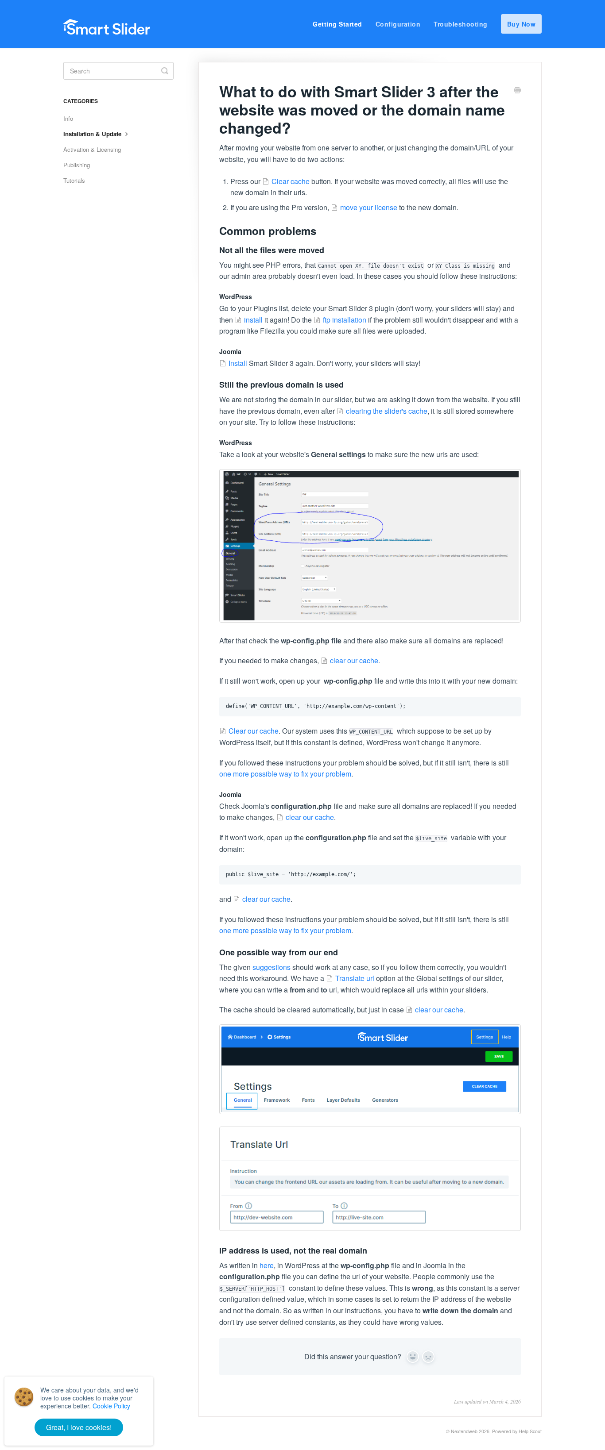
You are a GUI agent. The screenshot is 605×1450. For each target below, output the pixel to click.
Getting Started (337, 23)
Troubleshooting (461, 23)
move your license (368, 207)
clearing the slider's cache (386, 411)
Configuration (398, 23)
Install (238, 363)
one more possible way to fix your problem (285, 774)
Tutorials (74, 180)
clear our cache (354, 660)
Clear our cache (254, 731)
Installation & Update (93, 134)
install (253, 320)
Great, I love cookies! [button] (79, 1427)
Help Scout (530, 1431)
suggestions (271, 967)
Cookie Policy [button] (111, 1405)
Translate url (354, 978)
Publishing (76, 165)
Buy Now (521, 23)
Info (68, 118)
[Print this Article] (517, 91)
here (267, 1265)
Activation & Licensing (92, 149)
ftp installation (344, 320)
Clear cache (290, 181)
